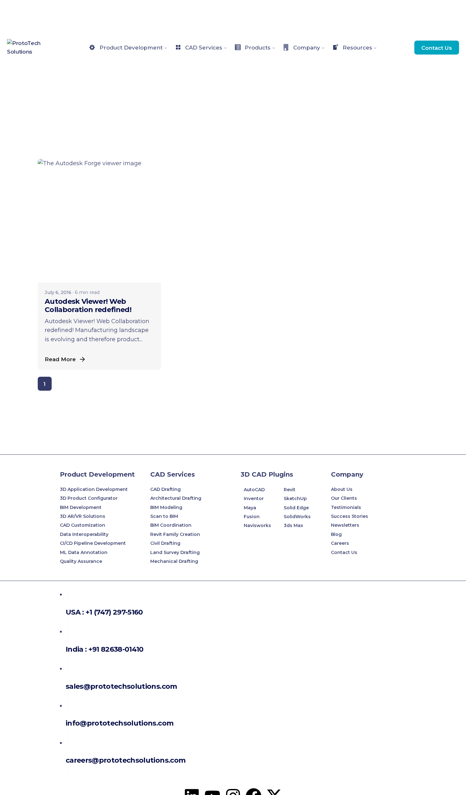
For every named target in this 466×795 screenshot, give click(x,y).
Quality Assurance (81, 561)
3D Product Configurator (89, 498)
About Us (342, 489)
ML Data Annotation (84, 552)
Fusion (252, 516)
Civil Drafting (165, 543)
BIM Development (80, 507)
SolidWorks (297, 516)
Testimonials (346, 507)
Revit (289, 489)
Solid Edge (296, 508)
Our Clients (344, 498)
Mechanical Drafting (174, 561)
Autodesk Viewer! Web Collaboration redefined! (88, 305)
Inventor (254, 498)
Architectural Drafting (175, 498)
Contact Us (436, 47)
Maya (250, 508)
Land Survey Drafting (175, 552)
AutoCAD (254, 489)
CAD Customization (82, 525)
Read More (60, 359)
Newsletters (345, 525)
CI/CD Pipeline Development (93, 543)
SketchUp (295, 498)
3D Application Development (94, 489)
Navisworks (257, 525)
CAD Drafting (165, 489)
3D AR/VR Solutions (82, 516)
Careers (340, 543)
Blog (336, 534)
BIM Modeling (167, 507)
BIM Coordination (170, 525)
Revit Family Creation (175, 534)
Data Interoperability (84, 534)
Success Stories (349, 516)
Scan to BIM (164, 516)
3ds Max (293, 525)
